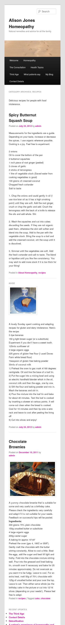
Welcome (14, 60)
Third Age (14, 74)
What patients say (32, 74)
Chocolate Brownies (18, 444)
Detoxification (16, 621)
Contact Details (17, 81)
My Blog (49, 74)
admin (38, 126)
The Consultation (18, 67)
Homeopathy (29, 60)
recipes (42, 272)
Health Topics (37, 67)
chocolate (45, 598)
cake (37, 598)
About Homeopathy (27, 272)
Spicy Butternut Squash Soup (22, 117)
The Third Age (16, 613)
